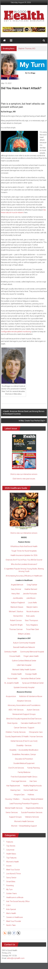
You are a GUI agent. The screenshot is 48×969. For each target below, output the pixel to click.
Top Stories (10, 846)
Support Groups (15, 817)
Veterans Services (32, 817)
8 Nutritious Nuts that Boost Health (24, 546)
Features (9, 842)
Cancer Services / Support (24, 728)
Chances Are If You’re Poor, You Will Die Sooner (24, 560)
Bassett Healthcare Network (24, 647)
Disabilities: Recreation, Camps (24, 754)
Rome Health (12, 678)
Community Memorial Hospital (32, 652)
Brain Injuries (12, 723)
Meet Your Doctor (13, 870)
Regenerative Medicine (34, 808)
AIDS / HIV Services (16, 710)
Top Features (11, 858)
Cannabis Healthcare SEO (31, 723)
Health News (11, 854)
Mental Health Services (14, 808)
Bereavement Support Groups (24, 714)
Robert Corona (16, 620)
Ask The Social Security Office (17, 901)
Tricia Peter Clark (32, 629)
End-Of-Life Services (16, 768)
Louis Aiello (32, 603)
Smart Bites (10, 882)
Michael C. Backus (16, 612)
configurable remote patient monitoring (16, 332)
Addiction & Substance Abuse (30, 696)
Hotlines (31, 795)
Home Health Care (31, 790)
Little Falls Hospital (24, 665)
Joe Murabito (18, 598)
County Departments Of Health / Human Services (24, 737)
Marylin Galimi (32, 607)
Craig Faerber (32, 585)
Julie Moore (30, 598)
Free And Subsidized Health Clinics (24, 777)
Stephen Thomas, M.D (26, 48)
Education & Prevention (24, 759)
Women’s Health (12, 862)
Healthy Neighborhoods (32, 786)
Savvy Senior (11, 878)
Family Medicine (24, 772)
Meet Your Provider (13, 921)
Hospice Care (19, 795)
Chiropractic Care (35, 732)
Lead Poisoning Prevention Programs (24, 804)
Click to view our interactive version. (24, 474)
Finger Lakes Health (31, 656)
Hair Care (33, 781)
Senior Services (12, 812)
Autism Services (33, 710)
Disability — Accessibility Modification (24, 750)
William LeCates (24, 634)
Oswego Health (31, 674)
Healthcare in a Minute (14, 897)
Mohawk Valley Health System (24, 670)
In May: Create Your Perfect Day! (31, 421)
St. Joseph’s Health (11, 683)
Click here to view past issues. (24, 479)
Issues (8, 866)
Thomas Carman (16, 629)
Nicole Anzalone (32, 612)
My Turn (14, 76)
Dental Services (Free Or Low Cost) (24, 741)
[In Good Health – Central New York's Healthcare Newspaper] (4, 40)
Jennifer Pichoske (30, 594)
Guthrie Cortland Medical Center (24, 661)
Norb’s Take (11, 925)
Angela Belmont (17, 585)
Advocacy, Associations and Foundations (24, 705)
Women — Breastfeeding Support (24, 826)
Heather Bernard (30, 589)
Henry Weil (15, 594)
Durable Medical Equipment (24, 763)
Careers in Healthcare (14, 917)
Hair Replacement (13, 786)
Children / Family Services (16, 732)
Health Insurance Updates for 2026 (24, 555)
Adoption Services (24, 701)
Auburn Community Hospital (24, 643)
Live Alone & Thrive (13, 874)
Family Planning (33, 768)
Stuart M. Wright (16, 625)
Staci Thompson (31, 620)
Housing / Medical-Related (33, 799)
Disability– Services (24, 745)
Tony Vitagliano (32, 625)
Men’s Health (11, 913)
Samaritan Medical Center (31, 678)
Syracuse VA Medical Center (33, 683)
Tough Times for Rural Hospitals (24, 551)
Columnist (5, 76)
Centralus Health (10, 652)
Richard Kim (18, 616)
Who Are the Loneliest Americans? (24, 564)
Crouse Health (14, 656)
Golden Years (11, 893)
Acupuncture (11, 696)
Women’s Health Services (24, 821)
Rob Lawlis (30, 616)
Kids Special (11, 909)
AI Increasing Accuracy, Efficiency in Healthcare (24, 576)
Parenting (10, 886)
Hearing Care (15, 790)
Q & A (8, 905)
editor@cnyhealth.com (15, 958)
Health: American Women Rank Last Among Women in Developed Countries (23, 412)
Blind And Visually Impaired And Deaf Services (24, 719)
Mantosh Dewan (17, 607)
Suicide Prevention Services (31, 812)
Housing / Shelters (12, 799)
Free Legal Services (18, 781)
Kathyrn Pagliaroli (18, 603)
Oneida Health (16, 674)
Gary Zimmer (16, 589)
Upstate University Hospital (24, 687)
